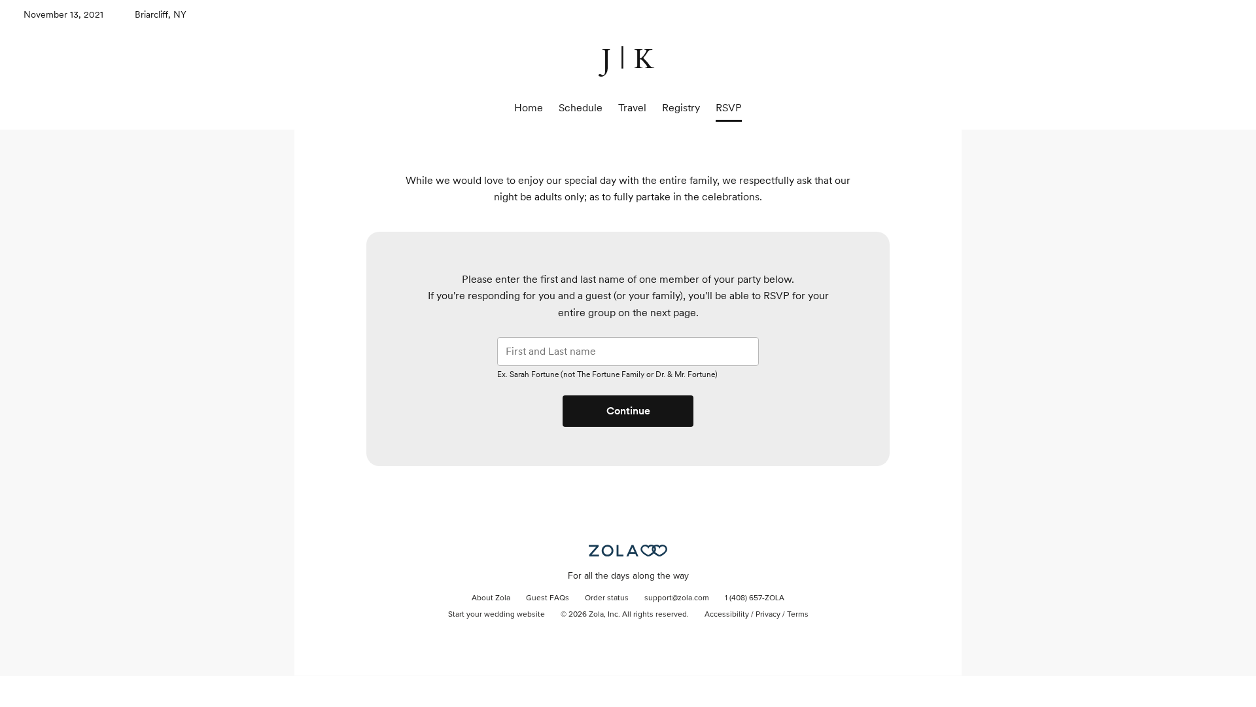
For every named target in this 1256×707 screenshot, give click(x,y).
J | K (628, 59)
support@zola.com (676, 598)
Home (528, 107)
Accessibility (727, 615)
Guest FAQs (547, 598)
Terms (798, 615)
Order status (607, 598)
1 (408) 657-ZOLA (754, 598)
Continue (628, 411)
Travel (632, 107)
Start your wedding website (496, 615)
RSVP (729, 107)
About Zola (491, 598)
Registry (681, 107)
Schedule (580, 107)
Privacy (768, 615)
